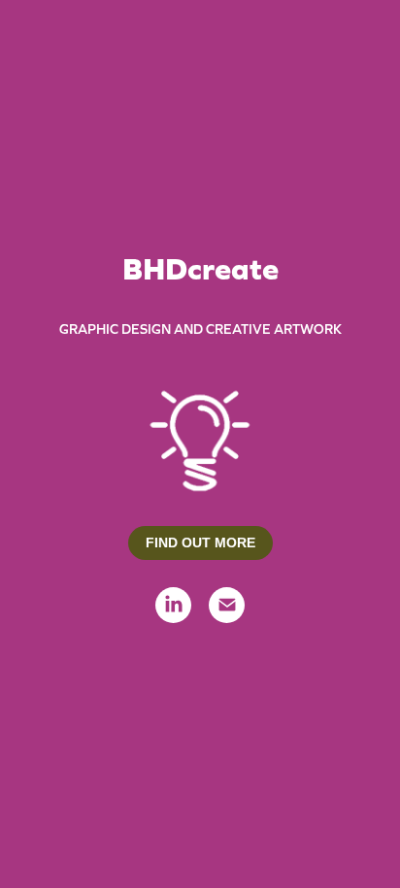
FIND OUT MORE (200, 542)
